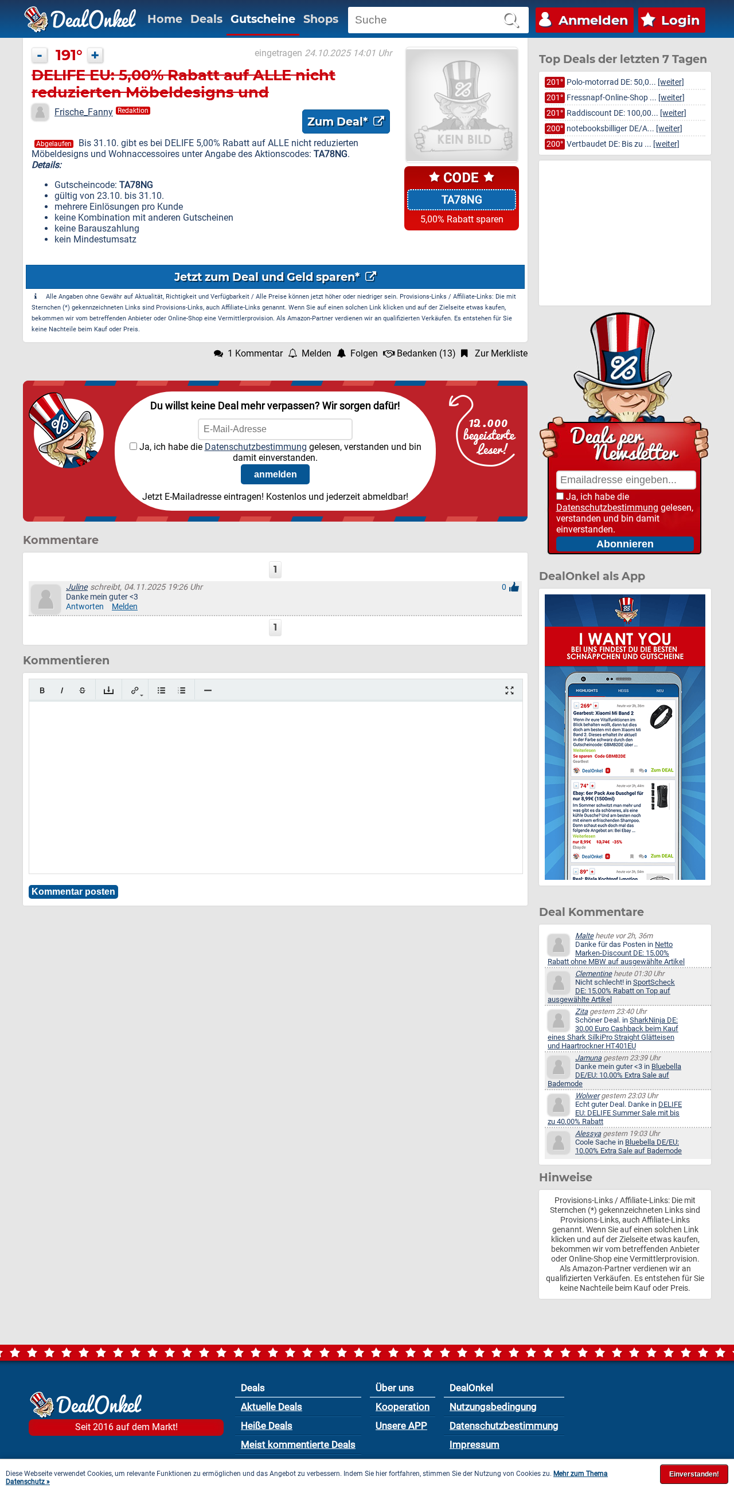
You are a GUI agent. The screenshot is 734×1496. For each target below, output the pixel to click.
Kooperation (403, 1406)
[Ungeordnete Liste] (161, 690)
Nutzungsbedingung (493, 1406)
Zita (581, 1011)
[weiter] (671, 82)
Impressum (474, 1444)
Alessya (588, 1133)
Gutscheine (263, 19)
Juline (77, 587)
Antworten (85, 607)
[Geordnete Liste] (181, 690)
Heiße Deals (266, 1425)
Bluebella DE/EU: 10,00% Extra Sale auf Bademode (614, 1075)
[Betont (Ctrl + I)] (62, 690)
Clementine (593, 973)
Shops (320, 19)
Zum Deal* (338, 121)
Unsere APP (401, 1425)
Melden (125, 607)
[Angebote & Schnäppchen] (80, 19)
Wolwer (587, 1095)
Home (164, 19)
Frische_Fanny (83, 112)
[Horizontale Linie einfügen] (208, 690)
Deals (206, 19)
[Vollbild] (509, 690)
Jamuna (588, 1058)
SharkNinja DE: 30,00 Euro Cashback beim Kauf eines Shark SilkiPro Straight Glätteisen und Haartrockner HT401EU (613, 1033)
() (426, 353)
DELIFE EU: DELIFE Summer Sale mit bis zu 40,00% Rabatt (615, 1113)
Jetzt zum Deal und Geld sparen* (268, 277)
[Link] (135, 690)
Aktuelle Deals (271, 1406)
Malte (584, 935)
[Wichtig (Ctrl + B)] (42, 690)
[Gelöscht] (82, 690)
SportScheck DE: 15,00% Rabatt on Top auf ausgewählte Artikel (611, 991)
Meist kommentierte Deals (298, 1444)
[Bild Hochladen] (109, 690)
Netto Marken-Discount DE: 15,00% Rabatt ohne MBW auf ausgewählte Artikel (616, 953)
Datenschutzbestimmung (256, 446)
